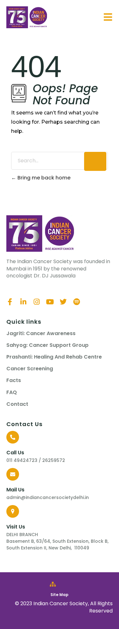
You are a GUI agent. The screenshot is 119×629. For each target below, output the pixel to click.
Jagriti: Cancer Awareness (41, 333)
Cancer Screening (29, 368)
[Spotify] (76, 301)
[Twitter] (63, 301)
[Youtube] (49, 301)
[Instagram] (36, 301)
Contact (17, 404)
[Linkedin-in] (23, 301)
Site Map (59, 594)
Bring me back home (43, 177)
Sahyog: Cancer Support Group (47, 345)
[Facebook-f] (9, 301)
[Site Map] (52, 584)
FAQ (11, 392)
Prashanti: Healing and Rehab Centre (54, 356)
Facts (13, 380)
